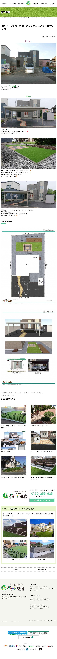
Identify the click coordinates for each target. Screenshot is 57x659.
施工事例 (4, 3)
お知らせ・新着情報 (35, 606)
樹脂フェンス (41, 559)
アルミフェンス (15, 538)
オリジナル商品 (12, 3)
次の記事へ (41, 569)
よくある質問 (45, 606)
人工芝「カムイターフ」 (42, 538)
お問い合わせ (33, 608)
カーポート (26, 393)
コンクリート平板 (37, 393)
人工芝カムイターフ (8, 395)
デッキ (48, 588)
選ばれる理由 (21, 3)
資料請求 (41, 608)
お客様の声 (35, 3)
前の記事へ (15, 569)
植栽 (53, 588)
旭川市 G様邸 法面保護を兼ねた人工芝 (12, 477)
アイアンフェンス (15, 559)
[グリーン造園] (28, 3)
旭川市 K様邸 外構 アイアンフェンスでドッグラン (13, 426)
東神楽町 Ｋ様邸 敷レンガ (39, 426)
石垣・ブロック (34, 590)
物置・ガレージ (34, 588)
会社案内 (53, 3)
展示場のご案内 (44, 3)
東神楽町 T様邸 (6, 451)
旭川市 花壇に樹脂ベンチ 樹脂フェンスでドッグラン (43, 478)
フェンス (37, 587)
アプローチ (18, 393)
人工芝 (31, 587)
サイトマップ (4, 621)
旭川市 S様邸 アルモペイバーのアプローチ (43, 452)
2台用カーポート (7, 393)
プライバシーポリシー (16, 621)
